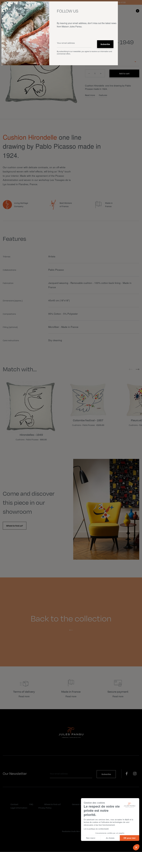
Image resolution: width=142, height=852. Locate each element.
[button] (136, 847)
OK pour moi (129, 838)
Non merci (90, 838)
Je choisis (110, 838)
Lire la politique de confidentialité (96, 829)
